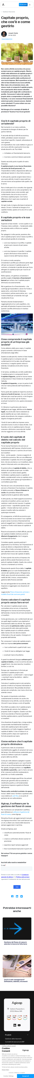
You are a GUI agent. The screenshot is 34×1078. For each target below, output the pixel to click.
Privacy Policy (5, 1069)
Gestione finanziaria (9, 12)
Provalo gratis (23, 4)
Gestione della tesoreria (13, 1039)
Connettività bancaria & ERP (14, 1042)
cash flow (15, 796)
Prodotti (8, 1035)
